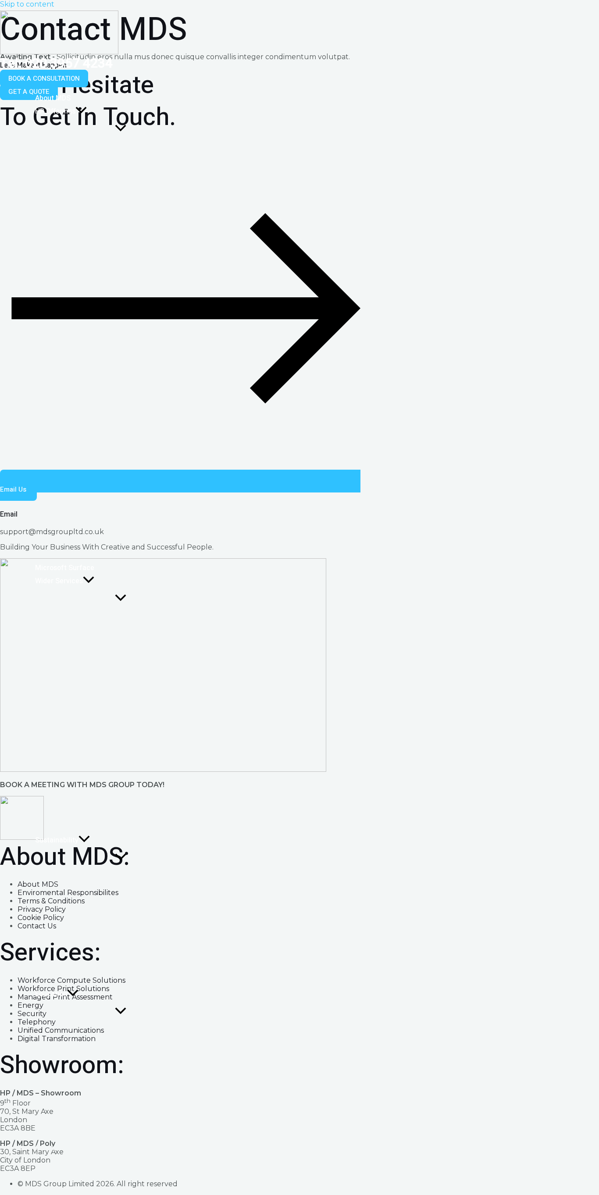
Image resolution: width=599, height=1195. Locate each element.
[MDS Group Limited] (59, 52)
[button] (44, 78)
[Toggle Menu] (120, 128)
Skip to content (27, 4)
